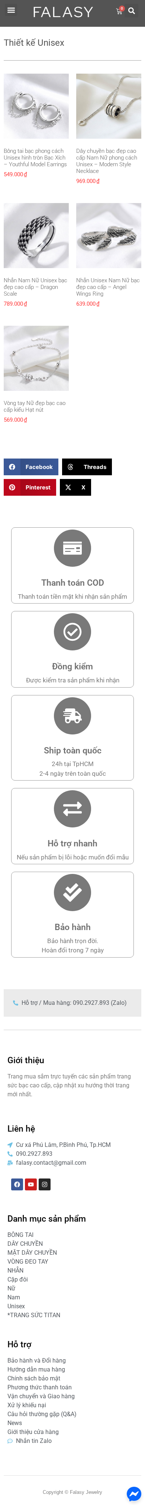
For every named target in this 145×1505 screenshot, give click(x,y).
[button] (11, 10)
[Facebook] (17, 1184)
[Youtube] (31, 1184)
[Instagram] (45, 1184)
